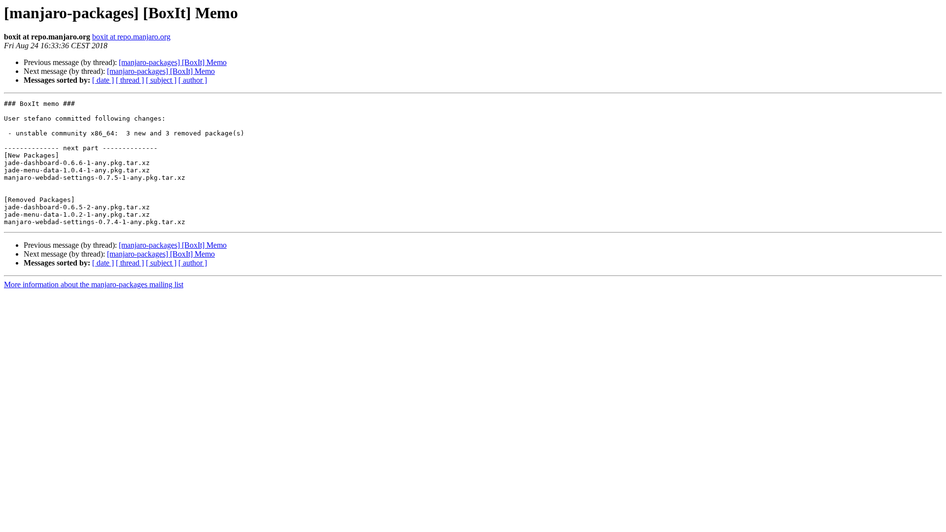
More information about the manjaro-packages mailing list (93, 284)
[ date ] (103, 80)
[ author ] (192, 80)
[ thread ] (130, 80)
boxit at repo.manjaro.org (131, 37)
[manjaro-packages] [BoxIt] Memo (173, 62)
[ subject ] (161, 80)
